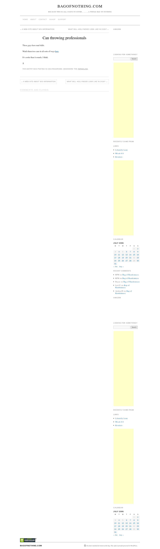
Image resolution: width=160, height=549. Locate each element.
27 (127, 261)
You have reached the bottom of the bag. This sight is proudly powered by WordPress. (112, 546)
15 (134, 255)
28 (130, 261)
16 (138, 255)
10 (115, 255)
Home (25, 19)
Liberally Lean (121, 150)
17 (115, 258)
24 (115, 261)
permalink (83, 69)
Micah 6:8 (119, 153)
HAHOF (52, 19)
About (33, 19)
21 (130, 258)
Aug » (121, 266)
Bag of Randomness (130, 275)
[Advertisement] (123, 100)
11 (119, 255)
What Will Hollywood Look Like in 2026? (88, 29)
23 (138, 258)
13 (127, 255)
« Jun (115, 266)
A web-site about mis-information (37, 29)
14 (130, 255)
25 (119, 261)
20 (127, 258)
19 (123, 258)
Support (62, 19)
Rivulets (118, 157)
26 (123, 261)
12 (123, 255)
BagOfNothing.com (80, 6)
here (56, 51)
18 (119, 258)
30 (138, 261)
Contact (43, 19)
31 (115, 264)
